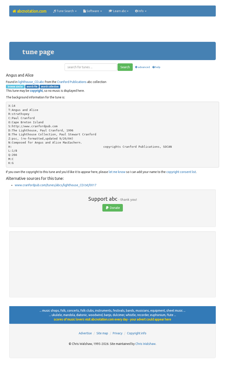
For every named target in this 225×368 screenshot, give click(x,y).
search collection (50, 86)
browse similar (15, 86)
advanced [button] (144, 67)
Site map (102, 333)
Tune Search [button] (65, 11)
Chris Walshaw (145, 344)
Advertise (85, 333)
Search (125, 67)
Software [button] (93, 11)
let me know (117, 172)
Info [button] (141, 11)
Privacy (117, 333)
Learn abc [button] (119, 11)
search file (32, 86)
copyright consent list (181, 172)
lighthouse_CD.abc (31, 82)
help (157, 67)
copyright (36, 90)
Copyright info (136, 333)
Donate (114, 208)
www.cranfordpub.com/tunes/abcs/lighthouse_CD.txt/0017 (55, 185)
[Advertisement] (112, 31)
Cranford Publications (72, 82)
